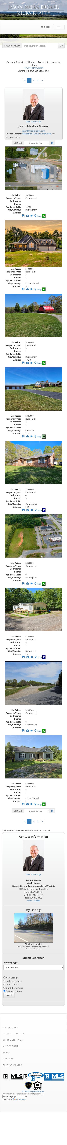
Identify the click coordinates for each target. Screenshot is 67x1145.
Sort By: (18, 142)
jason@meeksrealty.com (33, 130)
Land (36, 133)
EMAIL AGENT (33, 900)
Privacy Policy (12, 1064)
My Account (10, 1046)
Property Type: (10, 962)
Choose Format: (14, 133)
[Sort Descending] (52, 143)
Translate (22, 1099)
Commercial (45, 133)
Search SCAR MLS (13, 1033)
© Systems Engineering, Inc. (33, 1091)
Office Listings (12, 1039)
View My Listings (33, 874)
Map (39, 216)
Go (61, 45)
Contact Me (10, 1027)
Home (6, 1052)
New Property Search (33, 67)
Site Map (8, 1058)
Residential (27, 133)
